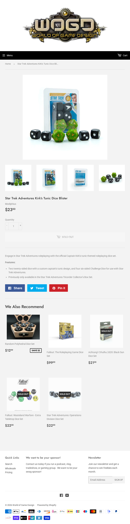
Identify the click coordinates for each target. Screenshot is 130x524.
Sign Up (119, 480)
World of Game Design (23, 505)
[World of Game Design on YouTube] (67, 495)
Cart (124, 55)
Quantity (9, 219)
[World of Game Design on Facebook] (61, 495)
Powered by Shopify (46, 505)
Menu (10, 55)
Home (8, 64)
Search (8, 464)
